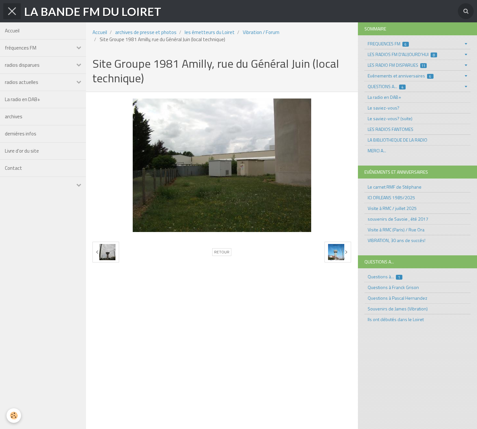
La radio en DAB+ (22, 99)
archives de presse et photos (146, 32)
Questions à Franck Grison (393, 287)
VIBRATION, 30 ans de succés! (396, 240)
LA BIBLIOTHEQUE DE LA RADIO (397, 139)
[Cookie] (13, 415)
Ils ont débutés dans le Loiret (396, 319)
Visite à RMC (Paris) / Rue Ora (396, 229)
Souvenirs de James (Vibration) (398, 308)
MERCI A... (377, 150)
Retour (221, 252)
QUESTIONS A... (386, 86)
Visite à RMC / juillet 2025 (392, 208)
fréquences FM (20, 48)
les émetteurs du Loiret (210, 32)
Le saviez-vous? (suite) (390, 118)
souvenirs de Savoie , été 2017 (398, 218)
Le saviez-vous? (383, 107)
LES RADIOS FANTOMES (390, 129)
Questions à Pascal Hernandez (397, 298)
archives (13, 116)
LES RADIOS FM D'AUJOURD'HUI (401, 54)
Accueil (12, 30)
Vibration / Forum (261, 32)
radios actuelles (21, 82)
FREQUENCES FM (387, 43)
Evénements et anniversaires (400, 75)
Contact (13, 168)
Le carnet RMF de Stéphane (395, 186)
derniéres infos (20, 133)
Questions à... (384, 276)
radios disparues (22, 65)
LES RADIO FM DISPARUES (397, 65)
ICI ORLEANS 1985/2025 (391, 197)
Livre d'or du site (22, 151)
